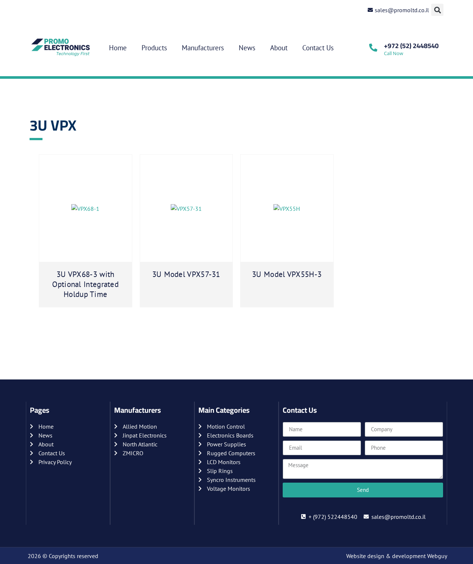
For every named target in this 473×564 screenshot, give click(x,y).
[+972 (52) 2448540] (373, 48)
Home (118, 47)
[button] (437, 10)
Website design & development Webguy (396, 556)
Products (154, 47)
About (278, 47)
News (247, 47)
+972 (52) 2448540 (411, 46)
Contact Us (318, 47)
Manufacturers (203, 47)
